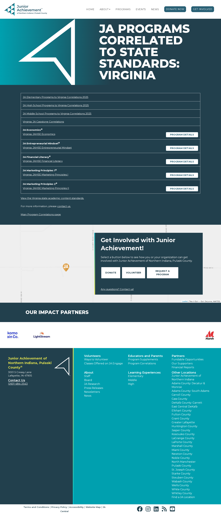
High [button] (131, 384)
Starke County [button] (181, 473)
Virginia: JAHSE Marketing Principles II (46, 188)
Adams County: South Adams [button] (190, 390)
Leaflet (185, 301)
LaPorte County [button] (182, 442)
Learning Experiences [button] (144, 372)
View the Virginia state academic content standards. (52, 198)
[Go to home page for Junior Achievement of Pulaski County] (26, 9)
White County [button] (181, 489)
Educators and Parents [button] (145, 356)
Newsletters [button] (92, 391)
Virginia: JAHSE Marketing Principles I (45, 174)
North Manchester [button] (184, 461)
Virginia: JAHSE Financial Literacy (43, 161)
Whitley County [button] (182, 493)
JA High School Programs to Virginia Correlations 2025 (56, 105)
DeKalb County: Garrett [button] (187, 402)
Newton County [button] (182, 453)
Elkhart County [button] (182, 410)
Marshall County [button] (182, 445)
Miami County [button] (180, 450)
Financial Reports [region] (183, 367)
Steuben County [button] (182, 477)
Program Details (182, 134)
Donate (110, 272)
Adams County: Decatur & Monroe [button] (188, 385)
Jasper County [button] (181, 430)
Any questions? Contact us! (117, 289)
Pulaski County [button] (181, 465)
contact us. (64, 206)
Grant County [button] (180, 418)
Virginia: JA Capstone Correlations (43, 121)
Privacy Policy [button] (59, 507)
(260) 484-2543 (18, 383)
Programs (123, 9)
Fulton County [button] (181, 414)
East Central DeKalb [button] (185, 406)
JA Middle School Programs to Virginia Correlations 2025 (57, 113)
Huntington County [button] (184, 426)
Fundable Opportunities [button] (187, 359)
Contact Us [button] (16, 380)
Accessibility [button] (76, 507)
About (104, 9)
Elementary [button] (135, 376)
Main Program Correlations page (41, 214)
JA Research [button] (92, 384)
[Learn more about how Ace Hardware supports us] (22, 335)
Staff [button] (87, 376)
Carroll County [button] (181, 394)
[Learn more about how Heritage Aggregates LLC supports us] (198, 335)
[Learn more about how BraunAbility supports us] (93, 335)
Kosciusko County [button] (183, 434)
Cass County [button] (179, 398)
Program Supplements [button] (143, 359)
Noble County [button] (181, 457)
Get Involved (202, 9)
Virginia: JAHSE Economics (39, 134)
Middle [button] (132, 380)
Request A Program (162, 273)
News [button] (87, 395)
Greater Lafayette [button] (183, 422)
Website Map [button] (93, 507)
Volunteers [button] (92, 356)
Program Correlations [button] (142, 363)
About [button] (88, 372)
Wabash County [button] (182, 481)
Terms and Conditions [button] (36, 507)
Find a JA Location (183, 497)
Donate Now (175, 9)
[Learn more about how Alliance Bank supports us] (58, 335)
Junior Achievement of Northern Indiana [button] (186, 377)
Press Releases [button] (93, 388)
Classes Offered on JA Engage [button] (103, 363)
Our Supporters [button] (182, 363)
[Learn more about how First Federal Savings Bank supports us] (128, 335)
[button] (109, 9)
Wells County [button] (180, 485)
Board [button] (88, 380)
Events (141, 9)
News (155, 9)
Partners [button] (178, 356)
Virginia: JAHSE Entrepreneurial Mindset (47, 147)
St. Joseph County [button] (183, 469)
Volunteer (133, 272)
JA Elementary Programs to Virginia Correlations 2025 (55, 97)
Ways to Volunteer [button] (96, 359)
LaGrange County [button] (183, 438)
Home (90, 9)
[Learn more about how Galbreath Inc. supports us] (163, 335)
